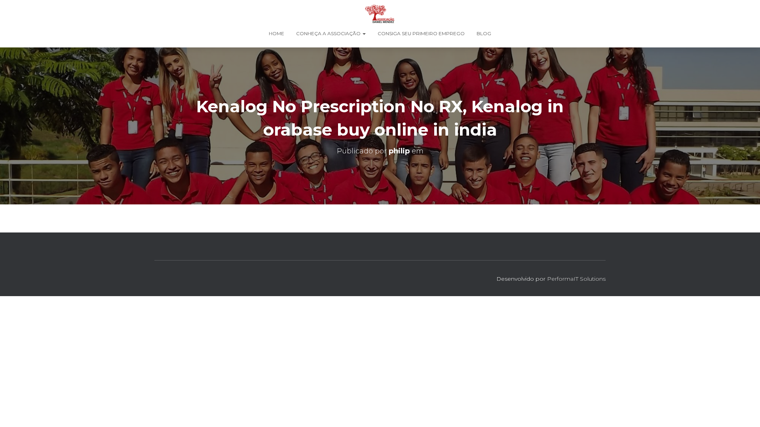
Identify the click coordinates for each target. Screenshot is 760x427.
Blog (484, 33)
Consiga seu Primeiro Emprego (421, 33)
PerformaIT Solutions (576, 278)
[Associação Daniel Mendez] (380, 14)
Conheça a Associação (329, 33)
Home (276, 33)
